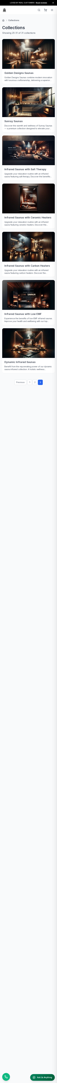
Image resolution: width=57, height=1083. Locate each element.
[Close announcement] (53, 2)
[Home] (3, 20)
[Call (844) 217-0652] (6, 1077)
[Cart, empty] (45, 10)
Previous (20, 382)
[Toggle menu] (52, 10)
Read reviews (41, 3)
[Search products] (39, 10)
